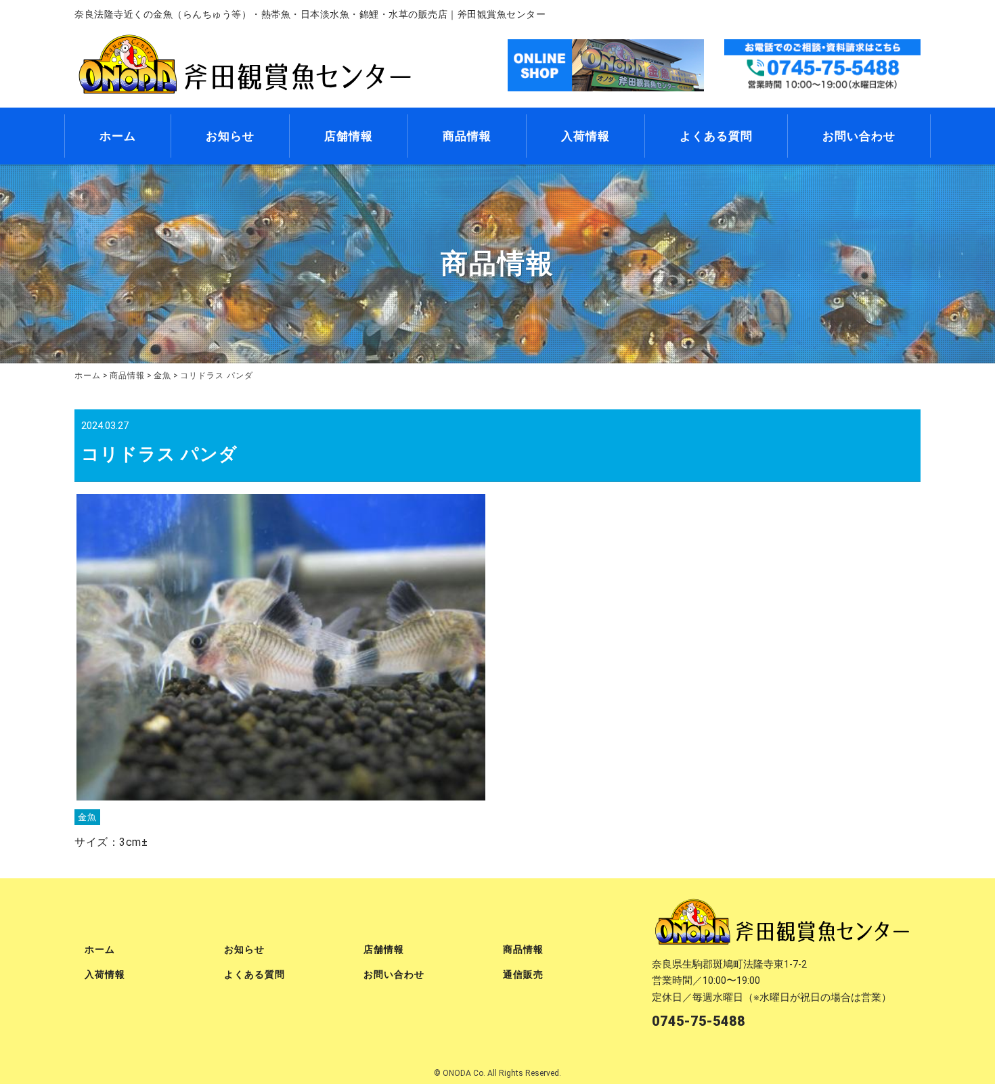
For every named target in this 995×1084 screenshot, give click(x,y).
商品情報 (467, 136)
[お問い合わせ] (822, 64)
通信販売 (523, 974)
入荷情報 (585, 136)
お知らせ (230, 136)
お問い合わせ (859, 136)
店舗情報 (348, 136)
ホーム (118, 136)
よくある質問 (716, 136)
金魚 (87, 817)
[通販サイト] (606, 64)
